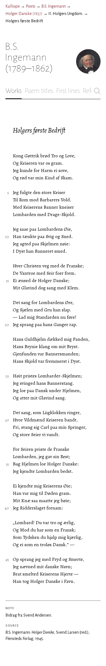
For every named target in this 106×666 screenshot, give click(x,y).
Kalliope (12, 6)
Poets (30, 6)
